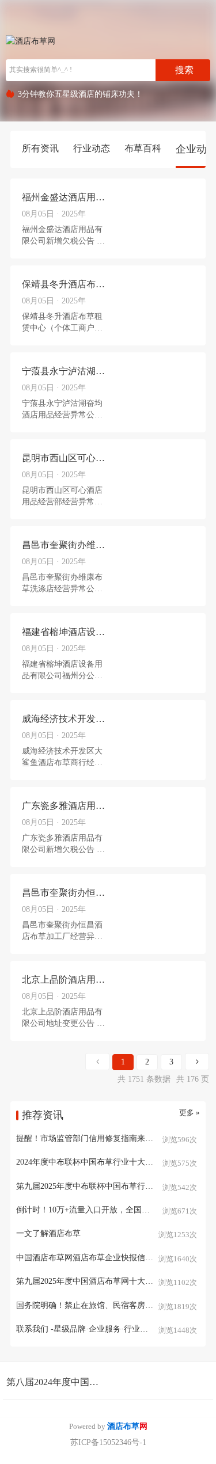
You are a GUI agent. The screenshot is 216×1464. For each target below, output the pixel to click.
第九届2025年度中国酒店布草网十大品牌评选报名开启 (108, 1281)
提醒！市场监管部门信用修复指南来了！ (88, 1138)
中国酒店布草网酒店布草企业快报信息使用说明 (100, 1257)
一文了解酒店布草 (48, 1233)
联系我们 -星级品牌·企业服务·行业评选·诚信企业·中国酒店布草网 (108, 1329)
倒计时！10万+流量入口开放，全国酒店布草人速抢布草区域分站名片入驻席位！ (108, 1210)
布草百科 (142, 148)
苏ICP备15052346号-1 (108, 1442)
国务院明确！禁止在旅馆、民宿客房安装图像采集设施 (108, 1305)
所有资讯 (40, 148)
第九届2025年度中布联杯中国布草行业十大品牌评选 (108, 1186)
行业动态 (91, 148)
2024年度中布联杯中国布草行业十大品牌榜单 (96, 1162)
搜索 (184, 70)
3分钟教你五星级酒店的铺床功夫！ (80, 94)
